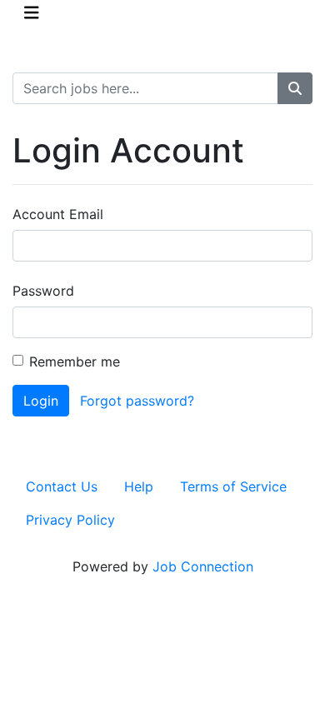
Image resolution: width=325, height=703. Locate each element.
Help (138, 486)
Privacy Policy (70, 519)
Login (40, 400)
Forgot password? (137, 400)
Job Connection (202, 566)
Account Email (57, 214)
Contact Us (62, 486)
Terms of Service (233, 486)
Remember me (74, 361)
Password (43, 290)
